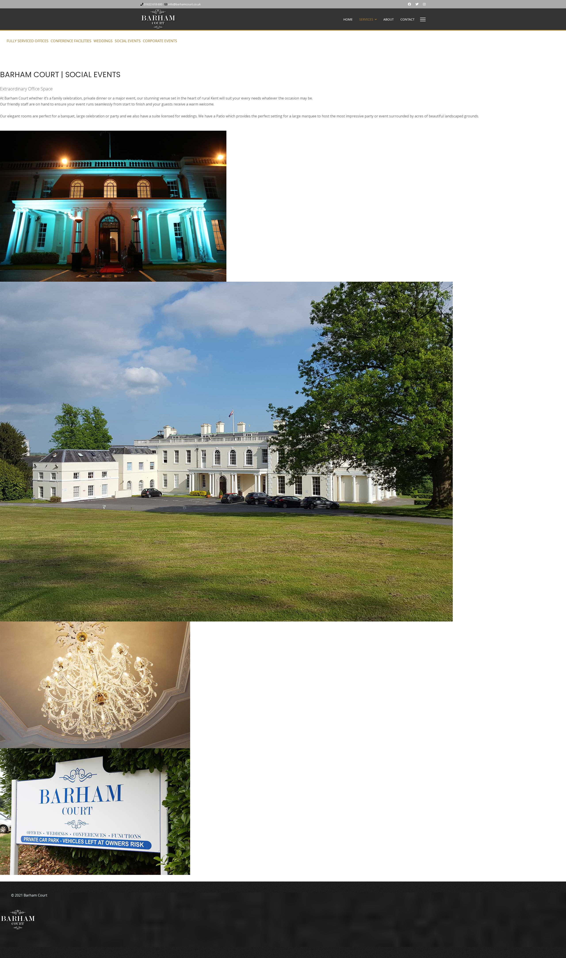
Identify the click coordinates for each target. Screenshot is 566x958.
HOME (348, 19)
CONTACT (407, 19)
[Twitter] (417, 4)
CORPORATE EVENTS (160, 40)
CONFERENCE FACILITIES (71, 40)
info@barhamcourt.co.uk (184, 4)
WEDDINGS (103, 40)
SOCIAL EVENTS (128, 40)
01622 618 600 (153, 4)
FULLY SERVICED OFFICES (27, 40)
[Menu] (423, 19)
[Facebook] (409, 4)
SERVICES (366, 19)
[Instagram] (424, 4)
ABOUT (388, 19)
